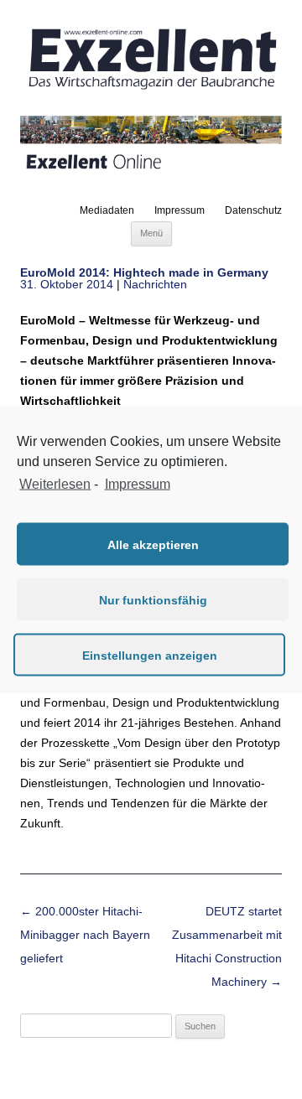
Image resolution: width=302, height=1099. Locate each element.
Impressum (179, 210)
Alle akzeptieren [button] (153, 544)
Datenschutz (253, 210)
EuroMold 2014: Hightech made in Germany (144, 272)
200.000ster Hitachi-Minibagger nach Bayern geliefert (85, 935)
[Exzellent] (151, 90)
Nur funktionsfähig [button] (153, 599)
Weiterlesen (55, 483)
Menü (151, 233)
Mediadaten (107, 210)
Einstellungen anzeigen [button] (149, 654)
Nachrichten (155, 284)
